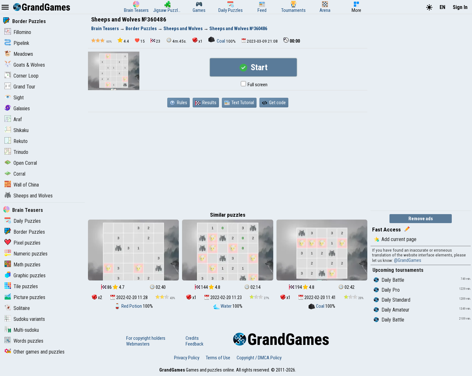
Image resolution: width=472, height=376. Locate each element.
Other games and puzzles (39, 352)
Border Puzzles (29, 21)
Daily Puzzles (27, 221)
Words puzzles (28, 341)
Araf (17, 119)
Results (208, 102)
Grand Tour (24, 87)
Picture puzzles (29, 297)
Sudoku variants (29, 319)
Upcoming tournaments (398, 270)
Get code (277, 102)
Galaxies (21, 108)
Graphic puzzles (29, 275)
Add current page (398, 239)
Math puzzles (26, 265)
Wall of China (26, 185)
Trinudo (20, 152)
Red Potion (131, 306)
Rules (181, 102)
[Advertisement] (227, 160)
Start (258, 67)
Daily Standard (395, 300)
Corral (19, 174)
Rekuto (20, 141)
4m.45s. (179, 41)
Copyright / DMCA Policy (259, 358)
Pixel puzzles (26, 243)
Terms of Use (218, 358)
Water (226, 306)
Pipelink (21, 43)
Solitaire (21, 308)
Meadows (23, 54)
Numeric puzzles (30, 254)
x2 (99, 297)
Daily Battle (392, 280)
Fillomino (22, 32)
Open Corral (25, 163)
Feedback (194, 344)
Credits (192, 338)
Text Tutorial (242, 102)
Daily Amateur (395, 310)
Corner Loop (26, 76)
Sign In (460, 7)
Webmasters (138, 344)
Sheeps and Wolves (33, 196)
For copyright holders (145, 338)
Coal (221, 41)
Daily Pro (390, 290)
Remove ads (420, 218)
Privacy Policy (186, 358)
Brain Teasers (27, 210)
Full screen (257, 85)
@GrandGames (407, 260)
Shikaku (21, 130)
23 (158, 41)
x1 (200, 41)
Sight (18, 98)
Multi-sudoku (26, 330)
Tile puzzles (25, 286)
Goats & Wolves (29, 65)
